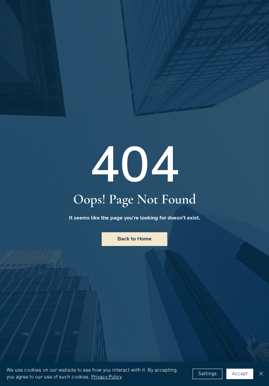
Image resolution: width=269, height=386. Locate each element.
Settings (207, 374)
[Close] (261, 374)
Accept (240, 374)
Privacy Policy (106, 377)
